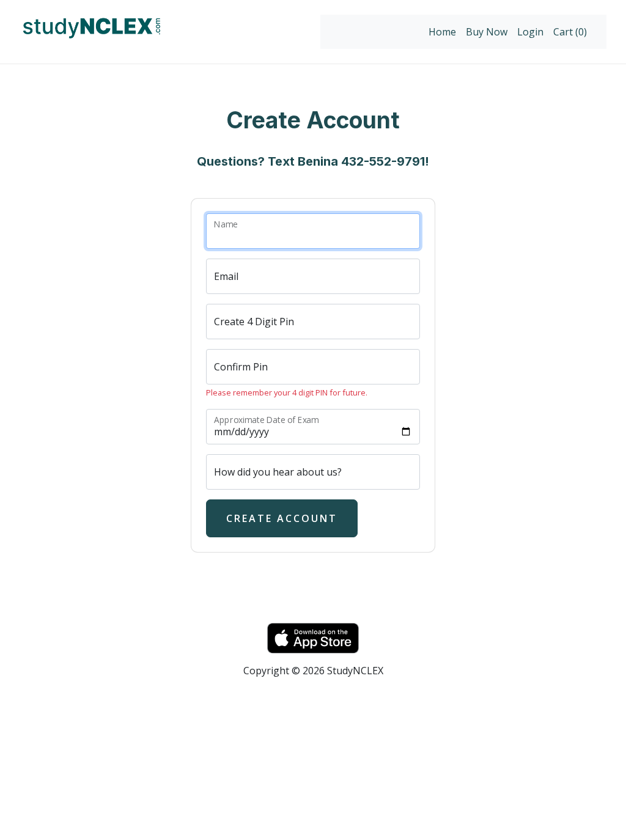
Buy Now (486, 32)
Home (442, 32)
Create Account (281, 518)
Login (530, 32)
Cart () (570, 32)
